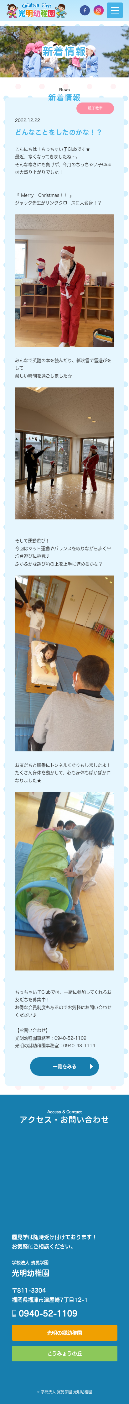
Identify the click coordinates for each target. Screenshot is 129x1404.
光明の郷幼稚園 (64, 1332)
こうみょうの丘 (64, 1353)
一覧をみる (64, 1066)
